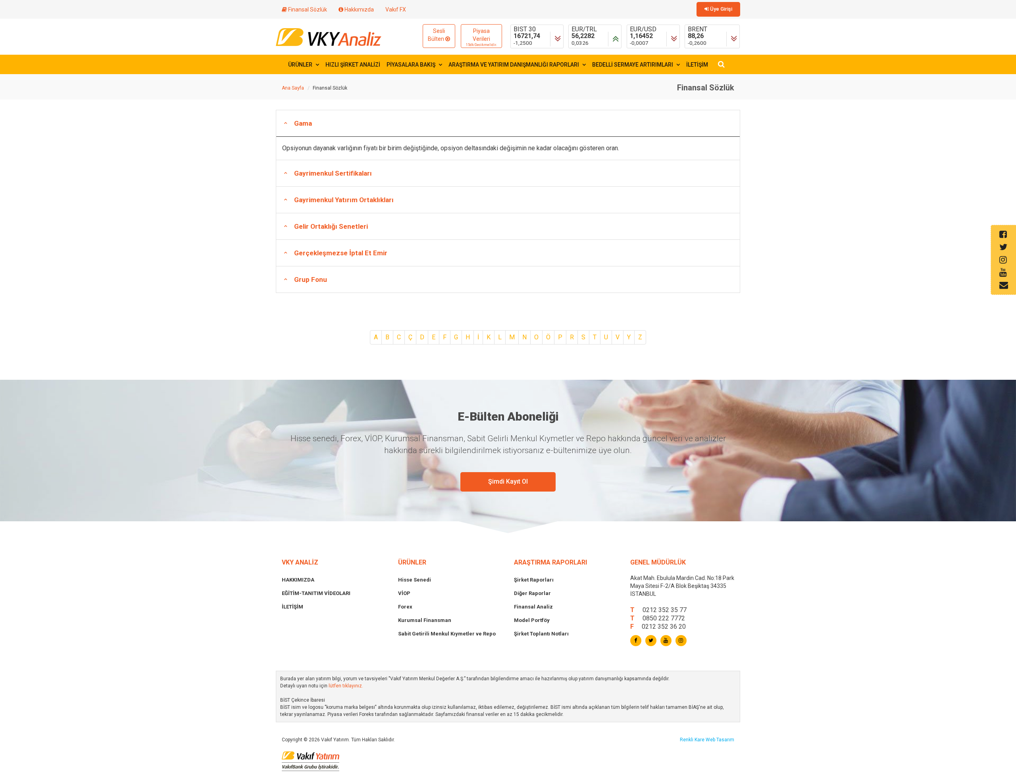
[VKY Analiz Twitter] (650, 640)
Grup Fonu (310, 279)
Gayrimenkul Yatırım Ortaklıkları (344, 200)
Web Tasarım (720, 739)
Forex (405, 607)
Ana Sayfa (293, 88)
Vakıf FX (395, 9)
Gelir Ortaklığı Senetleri (331, 226)
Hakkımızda (358, 9)
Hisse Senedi (414, 580)
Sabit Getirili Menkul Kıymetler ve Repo (447, 634)
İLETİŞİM (697, 64)
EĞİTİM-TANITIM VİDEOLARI (316, 593)
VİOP (404, 593)
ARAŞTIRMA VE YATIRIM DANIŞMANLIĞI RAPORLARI (514, 64)
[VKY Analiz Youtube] (666, 640)
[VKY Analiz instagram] (681, 640)
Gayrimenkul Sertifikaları (333, 173)
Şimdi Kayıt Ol (508, 481)
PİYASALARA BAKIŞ (412, 64)
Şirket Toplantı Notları (541, 634)
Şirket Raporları (534, 580)
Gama (303, 123)
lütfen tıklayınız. (346, 686)
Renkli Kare (693, 739)
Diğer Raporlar (532, 593)
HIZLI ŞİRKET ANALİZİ (352, 64)
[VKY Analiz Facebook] (635, 640)
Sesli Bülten (436, 35)
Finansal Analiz (533, 607)
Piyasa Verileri (481, 37)
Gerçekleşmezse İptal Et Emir (340, 253)
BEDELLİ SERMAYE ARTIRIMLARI (633, 64)
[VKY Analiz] (328, 36)
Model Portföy (532, 620)
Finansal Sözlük (307, 9)
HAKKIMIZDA (298, 580)
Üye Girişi (720, 9)
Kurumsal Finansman (424, 620)
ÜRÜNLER (301, 64)
